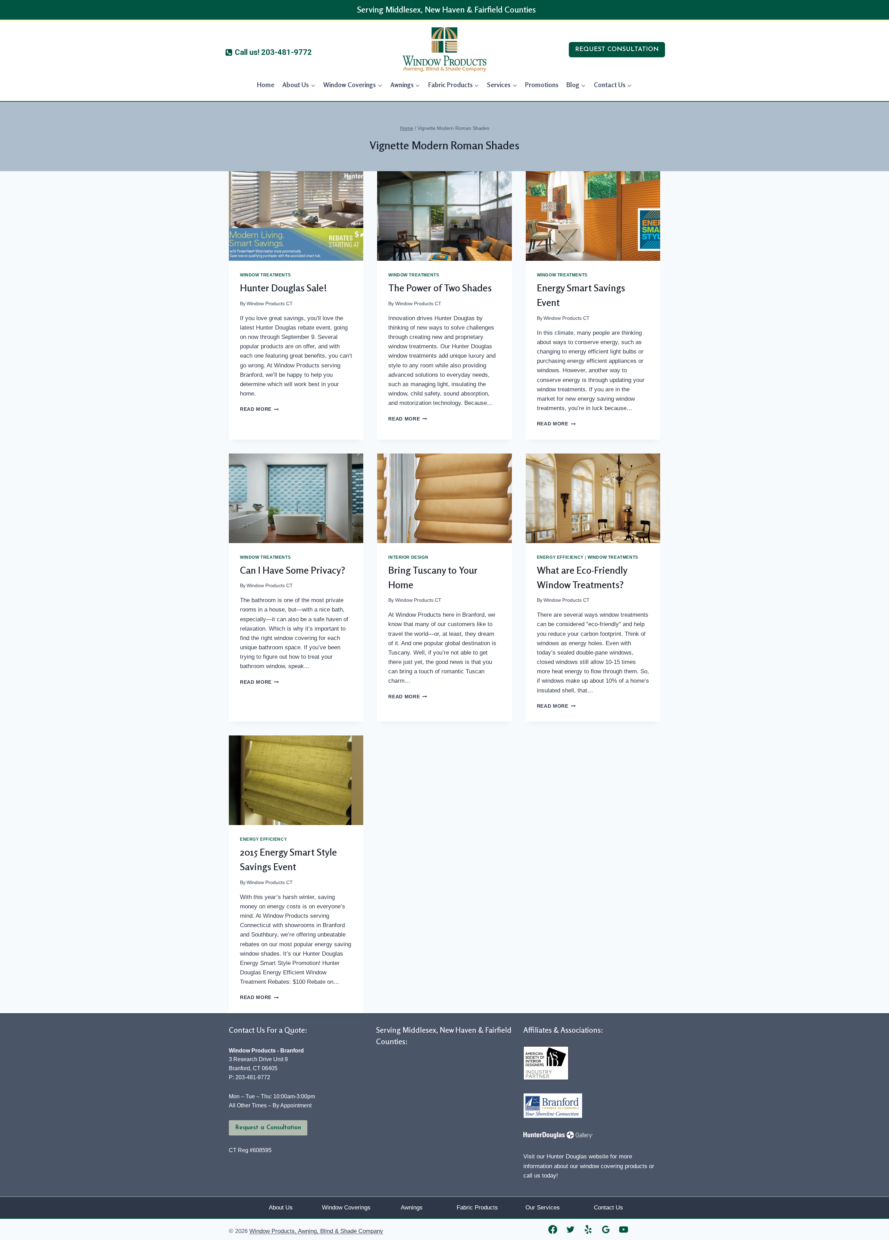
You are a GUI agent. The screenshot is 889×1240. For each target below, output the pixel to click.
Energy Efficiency (560, 557)
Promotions (541, 85)
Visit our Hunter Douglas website (565, 1156)
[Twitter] (571, 1229)
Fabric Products (477, 1207)
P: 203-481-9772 (249, 1077)
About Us (281, 1207)
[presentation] (296, 216)
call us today (539, 1175)
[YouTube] (624, 1229)
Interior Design (408, 557)
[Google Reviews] (606, 1229)
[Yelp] (588, 1229)
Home (265, 85)
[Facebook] (553, 1229)
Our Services (542, 1207)
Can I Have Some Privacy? (292, 570)
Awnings (412, 1207)
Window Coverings (346, 1207)
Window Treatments (265, 275)
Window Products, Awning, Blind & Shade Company (316, 1231)
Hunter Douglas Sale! (283, 288)
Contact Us (608, 1207)
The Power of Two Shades (440, 288)
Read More (259, 409)
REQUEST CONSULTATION (617, 50)
